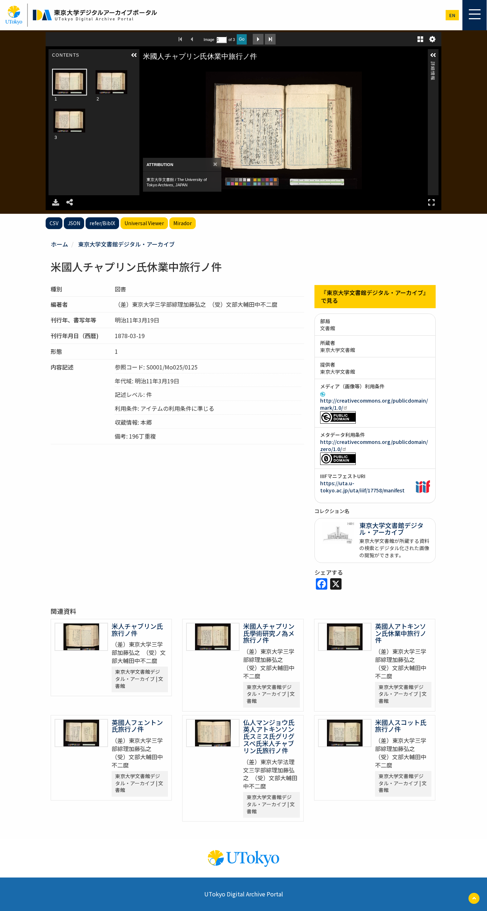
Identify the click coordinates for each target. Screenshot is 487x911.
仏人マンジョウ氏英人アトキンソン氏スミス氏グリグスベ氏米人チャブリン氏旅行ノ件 (268, 736)
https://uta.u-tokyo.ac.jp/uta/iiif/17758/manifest (362, 487)
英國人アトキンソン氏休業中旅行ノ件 (400, 633)
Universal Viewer (144, 223)
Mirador (182, 223)
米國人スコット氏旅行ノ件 (400, 726)
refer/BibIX (102, 223)
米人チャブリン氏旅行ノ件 (137, 629)
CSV (54, 223)
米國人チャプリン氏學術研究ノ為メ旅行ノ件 (268, 633)
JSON (74, 223)
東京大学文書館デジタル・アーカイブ (126, 244)
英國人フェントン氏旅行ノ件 (137, 726)
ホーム (59, 244)
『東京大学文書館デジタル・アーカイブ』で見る (375, 296)
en (452, 15)
